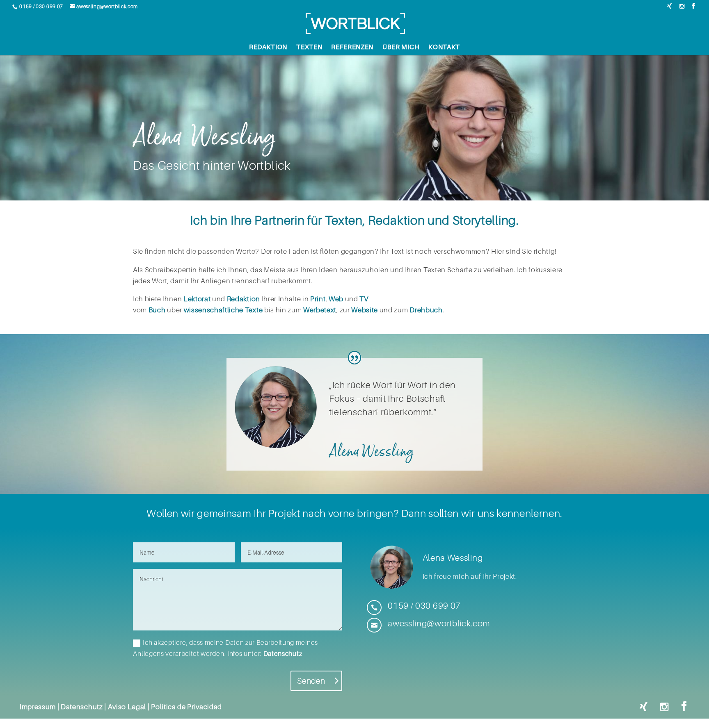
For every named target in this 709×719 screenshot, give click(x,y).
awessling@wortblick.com (107, 6)
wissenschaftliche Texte (223, 310)
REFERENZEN (352, 47)
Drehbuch (425, 310)
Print (317, 299)
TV (363, 299)
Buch (157, 310)
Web (336, 299)
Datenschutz (282, 653)
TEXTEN (309, 47)
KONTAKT (444, 47)
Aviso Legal (127, 707)
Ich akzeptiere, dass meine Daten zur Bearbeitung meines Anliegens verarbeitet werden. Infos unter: (225, 648)
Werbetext (319, 310)
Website (364, 310)
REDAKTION (268, 47)
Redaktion (243, 299)
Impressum (38, 707)
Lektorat (196, 299)
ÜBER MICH (400, 47)
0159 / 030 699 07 (41, 6)
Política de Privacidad (186, 707)
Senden (311, 681)
